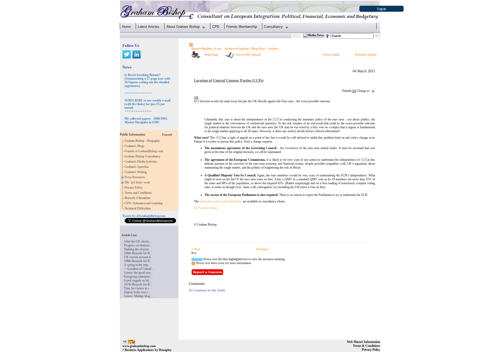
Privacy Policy (134, 187)
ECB (276, 119)
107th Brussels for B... (138, 284)
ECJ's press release (205, 208)
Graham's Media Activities (142, 161)
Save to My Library (248, 54)
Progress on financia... (138, 245)
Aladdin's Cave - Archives (218, 48)
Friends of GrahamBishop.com (145, 151)
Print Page (211, 54)
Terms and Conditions (139, 193)
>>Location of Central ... (139, 269)
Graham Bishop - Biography (143, 141)
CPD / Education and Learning (145, 203)
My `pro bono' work (138, 182)
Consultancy (273, 27)
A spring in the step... (137, 265)
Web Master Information (363, 342)
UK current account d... (138, 257)
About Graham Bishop (183, 27)
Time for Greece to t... (137, 288)
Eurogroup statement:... (138, 276)
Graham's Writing (136, 172)
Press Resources (136, 177)
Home (126, 27)
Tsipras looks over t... (137, 292)
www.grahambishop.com (139, 346)
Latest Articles (148, 27)
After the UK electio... (137, 241)
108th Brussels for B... (138, 261)
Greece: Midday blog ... (138, 296)
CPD (215, 27)
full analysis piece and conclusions (220, 201)
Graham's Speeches (137, 167)
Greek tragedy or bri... (137, 280)
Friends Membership (241, 27)
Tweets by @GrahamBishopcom (143, 216)
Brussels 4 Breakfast (138, 198)
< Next (195, 249)
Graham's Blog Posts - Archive (258, 48)
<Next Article (330, 54)
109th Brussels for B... (138, 253)
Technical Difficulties (138, 208)
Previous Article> (366, 54)
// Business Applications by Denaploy (147, 350)
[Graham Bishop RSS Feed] (191, 44)
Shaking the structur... (137, 249)
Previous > (263, 249)
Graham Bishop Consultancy (143, 156)
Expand (167, 134)
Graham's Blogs (135, 146)
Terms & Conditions (366, 346)
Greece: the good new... (138, 272)
